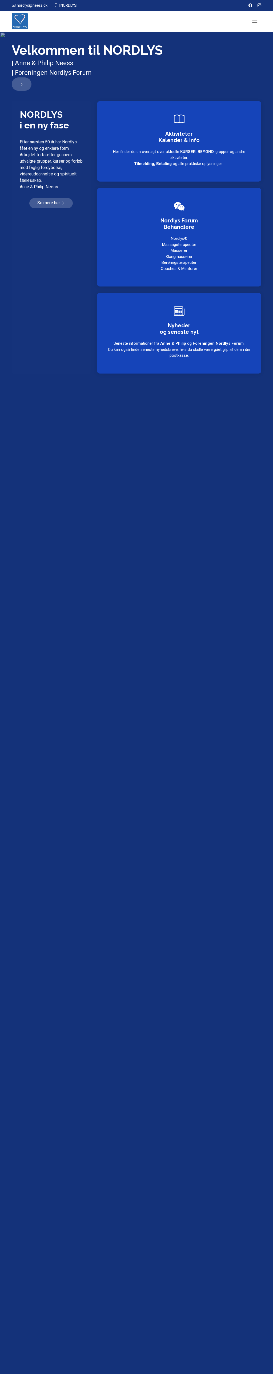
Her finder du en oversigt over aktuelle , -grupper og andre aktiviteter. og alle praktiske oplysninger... (179, 157)
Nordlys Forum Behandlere (179, 223)
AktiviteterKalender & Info (179, 137)
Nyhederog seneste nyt (179, 328)
